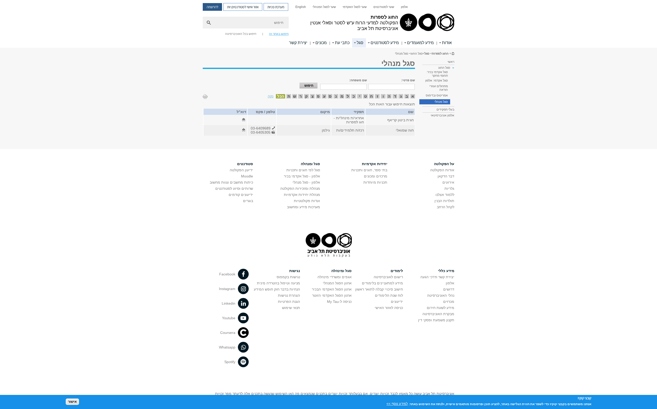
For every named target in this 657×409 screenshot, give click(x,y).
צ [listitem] (312, 96)
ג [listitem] (401, 96)
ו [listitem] (383, 96)
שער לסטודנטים (383, 7)
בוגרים (248, 201)
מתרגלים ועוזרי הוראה (438, 88)
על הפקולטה (444, 164)
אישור (72, 401)
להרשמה (212, 7)
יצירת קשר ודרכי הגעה (437, 277)
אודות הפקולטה (442, 170)
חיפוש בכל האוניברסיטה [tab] (240, 34)
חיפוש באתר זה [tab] (279, 34)
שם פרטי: (408, 80)
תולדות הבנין (444, 201)
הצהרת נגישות (289, 295)
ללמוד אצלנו (445, 195)
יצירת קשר (298, 43)
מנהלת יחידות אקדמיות (302, 195)
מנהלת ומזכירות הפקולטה (300, 188)
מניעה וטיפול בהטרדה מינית (278, 283)
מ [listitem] (342, 96)
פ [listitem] (318, 96)
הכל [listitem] (280, 96)
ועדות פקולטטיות (307, 201)
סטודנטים (245, 164)
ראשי (451, 62)
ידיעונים (397, 302)
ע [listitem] (324, 96)
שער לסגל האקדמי (355, 7)
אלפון (404, 7)
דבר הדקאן (446, 176)
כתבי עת (342, 43)
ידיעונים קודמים (241, 195)
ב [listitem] (406, 96)
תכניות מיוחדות (375, 182)
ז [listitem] (377, 96)
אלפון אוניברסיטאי (442, 115)
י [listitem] (359, 96)
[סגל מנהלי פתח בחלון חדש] (243, 120)
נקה (270, 96)
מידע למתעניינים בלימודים (382, 283)
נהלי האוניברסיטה (440, 295)
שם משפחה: (358, 80)
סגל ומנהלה (310, 164)
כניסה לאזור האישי (389, 308)
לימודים (397, 271)
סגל (360, 43)
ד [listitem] (395, 96)
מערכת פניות (275, 7)
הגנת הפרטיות (289, 302)
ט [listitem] (365, 96)
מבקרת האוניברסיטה (438, 314)
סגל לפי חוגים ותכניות (303, 170)
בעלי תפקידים (445, 109)
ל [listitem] (348, 96)
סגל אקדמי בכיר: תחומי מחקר (437, 73)
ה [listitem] (389, 96)
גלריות (449, 188)
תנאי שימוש (291, 308)
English (300, 7)
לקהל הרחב (445, 207)
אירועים (448, 182)
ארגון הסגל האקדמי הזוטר (332, 295)
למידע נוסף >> (397, 404)
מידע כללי (446, 271)
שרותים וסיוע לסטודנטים (234, 188)
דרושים (448, 289)
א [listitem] (412, 96)
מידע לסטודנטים (385, 43)
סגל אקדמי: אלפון (436, 80)
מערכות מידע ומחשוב (303, 207)
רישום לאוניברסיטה (388, 277)
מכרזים (448, 302)
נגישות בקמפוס (288, 277)
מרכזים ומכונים (375, 176)
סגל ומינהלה (341, 271)
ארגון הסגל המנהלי (337, 283)
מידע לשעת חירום (440, 308)
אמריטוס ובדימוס (437, 95)
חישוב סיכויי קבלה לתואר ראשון (379, 289)
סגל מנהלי (441, 102)
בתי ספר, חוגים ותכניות (369, 170)
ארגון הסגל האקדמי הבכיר (332, 289)
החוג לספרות (452, 53)
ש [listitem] (294, 96)
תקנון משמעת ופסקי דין (436, 320)
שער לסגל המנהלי (324, 7)
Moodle (247, 176)
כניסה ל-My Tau (339, 302)
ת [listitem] (288, 96)
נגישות (294, 271)
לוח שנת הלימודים (389, 295)
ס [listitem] (330, 96)
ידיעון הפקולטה (241, 170)
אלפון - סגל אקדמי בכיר (302, 176)
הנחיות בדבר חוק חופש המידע (277, 289)
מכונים (321, 43)
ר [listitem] (300, 96)
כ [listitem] (354, 96)
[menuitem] (404, 7)
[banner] (328, 24)
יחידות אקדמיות (374, 164)
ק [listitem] (306, 96)
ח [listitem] (371, 96)
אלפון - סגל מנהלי (306, 182)
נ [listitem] (336, 96)
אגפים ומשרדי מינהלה (334, 277)
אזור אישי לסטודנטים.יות (242, 7)
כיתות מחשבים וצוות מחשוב (231, 182)
